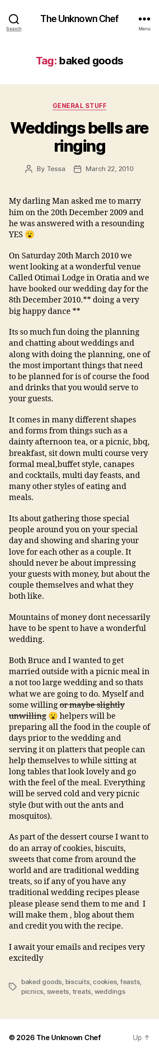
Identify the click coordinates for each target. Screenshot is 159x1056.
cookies (105, 982)
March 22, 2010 (109, 168)
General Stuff (80, 105)
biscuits (77, 982)
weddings (110, 991)
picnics (32, 991)
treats (81, 991)
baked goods (41, 982)
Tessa (56, 168)
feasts (130, 982)
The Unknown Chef (79, 18)
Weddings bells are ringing (79, 137)
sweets (58, 991)
